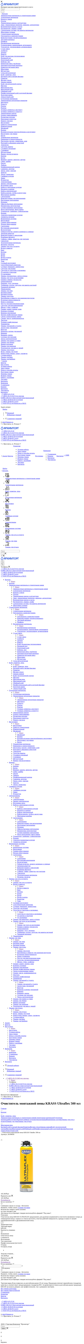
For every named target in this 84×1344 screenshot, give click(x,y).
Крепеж (16, 766)
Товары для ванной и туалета (27, 984)
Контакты (4, 1298)
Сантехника (21, 858)
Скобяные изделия (19, 790)
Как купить (13, 1030)
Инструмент (17, 725)
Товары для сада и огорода (22, 882)
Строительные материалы (22, 611)
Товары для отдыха (20, 1012)
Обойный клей (29, 1129)
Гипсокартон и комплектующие (28, 616)
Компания (12, 1052)
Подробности (5, 1200)
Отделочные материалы (21, 694)
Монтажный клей (18, 1129)
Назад (13, 581)
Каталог (12, 583)
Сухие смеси (21, 637)
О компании (5, 1292)
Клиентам (4, 1294)
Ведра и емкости (23, 888)
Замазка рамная (45, 1127)
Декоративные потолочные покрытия (30, 700)
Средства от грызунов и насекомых (29, 914)
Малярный (21, 735)
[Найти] (2, 11)
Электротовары (18, 799)
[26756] (26, 1191)
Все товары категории (8, 1289)
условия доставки (24, 1207)
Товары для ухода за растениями (28, 925)
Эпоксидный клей (11, 1131)
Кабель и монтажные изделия (27, 808)
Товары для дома (19, 941)
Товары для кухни (23, 951)
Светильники (22, 821)
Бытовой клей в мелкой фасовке (12, 1127)
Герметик (26, 1127)
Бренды (3, 1296)
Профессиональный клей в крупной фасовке (50, 1129)
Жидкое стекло (35, 1127)
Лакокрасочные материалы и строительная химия (30, 589)
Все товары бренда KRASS (10, 1290)
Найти (3, 1328)
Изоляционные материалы (26, 627)
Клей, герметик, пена (20, 666)
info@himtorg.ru (7, 422)
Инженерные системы (21, 847)
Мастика (9, 1129)
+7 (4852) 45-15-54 (7, 394)
